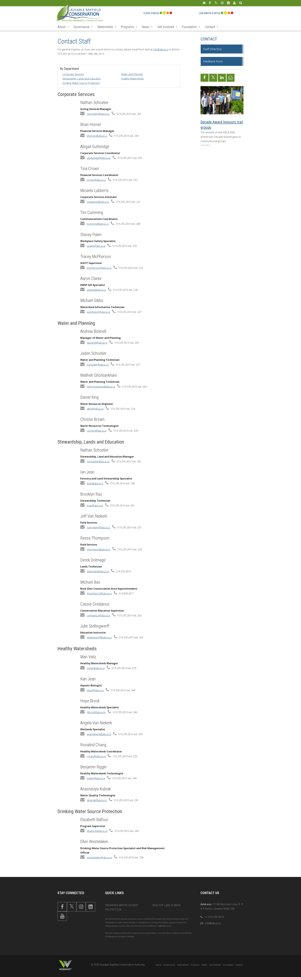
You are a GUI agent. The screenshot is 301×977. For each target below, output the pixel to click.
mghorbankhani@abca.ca (101, 386)
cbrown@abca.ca (96, 430)
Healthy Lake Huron (166, 905)
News (145, 27)
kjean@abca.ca (95, 690)
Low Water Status (209, 13)
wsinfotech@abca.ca (98, 312)
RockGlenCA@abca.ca (99, 593)
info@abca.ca (160, 49)
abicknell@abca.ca (97, 342)
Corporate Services (73, 74)
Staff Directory (212, 49)
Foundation (189, 27)
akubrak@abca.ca (97, 800)
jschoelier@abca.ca (97, 364)
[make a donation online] (204, 3)
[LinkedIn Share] (222, 78)
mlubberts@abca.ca (98, 202)
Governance (81, 27)
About (62, 27)
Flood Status (151, 13)
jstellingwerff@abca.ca (99, 637)
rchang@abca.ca (96, 756)
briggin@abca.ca (96, 778)
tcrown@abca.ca (96, 180)
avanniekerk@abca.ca (99, 734)
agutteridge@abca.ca (98, 158)
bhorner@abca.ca (97, 136)
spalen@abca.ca (96, 246)
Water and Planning (132, 74)
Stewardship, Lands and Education (81, 78)
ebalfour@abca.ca (97, 831)
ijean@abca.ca (95, 483)
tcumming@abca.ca (97, 224)
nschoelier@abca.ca (98, 114)
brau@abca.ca (95, 505)
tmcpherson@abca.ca (99, 268)
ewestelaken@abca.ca (99, 857)
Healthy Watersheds (132, 78)
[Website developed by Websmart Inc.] (65, 965)
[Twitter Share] (213, 78)
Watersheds (105, 27)
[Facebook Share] (205, 78)
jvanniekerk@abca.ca (98, 527)
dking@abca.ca (95, 408)
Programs (127, 27)
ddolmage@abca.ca (98, 571)
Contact (210, 27)
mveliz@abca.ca (96, 668)
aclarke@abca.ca (96, 290)
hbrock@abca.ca (96, 712)
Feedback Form (213, 61)
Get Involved (165, 27)
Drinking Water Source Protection (81, 83)
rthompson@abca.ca (98, 549)
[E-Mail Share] (231, 78)
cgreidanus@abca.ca (98, 615)
